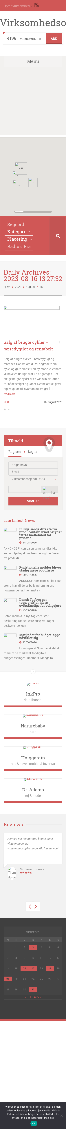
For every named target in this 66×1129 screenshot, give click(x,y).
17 (33, 968)
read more (9, 394)
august (30, 287)
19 (49, 968)
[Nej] (61, 1115)
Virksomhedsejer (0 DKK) (28, 479)
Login (32, 451)
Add (54, 38)
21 (7, 979)
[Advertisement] (33, 102)
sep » (37, 997)
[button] (49, 183)
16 (24, 968)
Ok (34, 1123)
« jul (28, 997)
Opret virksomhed (17, 6)
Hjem (7, 287)
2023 (18, 287)
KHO (6, 402)
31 (33, 989)
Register (14, 451)
